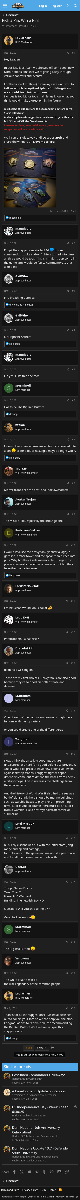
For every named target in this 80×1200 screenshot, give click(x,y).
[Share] (68, 53)
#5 (73, 369)
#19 (73, 973)
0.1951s (50, 1196)
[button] (77, 1196)
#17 (73, 881)
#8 (73, 483)
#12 (73, 632)
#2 (73, 243)
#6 (73, 400)
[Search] (75, 5)
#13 (73, 663)
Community (35, 1078)
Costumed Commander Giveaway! (38, 1075)
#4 (73, 330)
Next (40, 1047)
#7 (73, 439)
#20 (73, 1008)
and (21, 304)
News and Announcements (41, 1095)
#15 (73, 754)
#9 (73, 514)
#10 (73, 545)
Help (43, 1190)
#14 (73, 710)
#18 (73, 941)
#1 (73, 52)
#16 (73, 838)
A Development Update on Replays (39, 1091)
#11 (73, 600)
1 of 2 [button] (29, 1047)
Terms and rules (10, 1190)
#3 (73, 291)
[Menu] (5, 6)
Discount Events (38, 1115)
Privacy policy (30, 1190)
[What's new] (67, 5)
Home (52, 1190)
